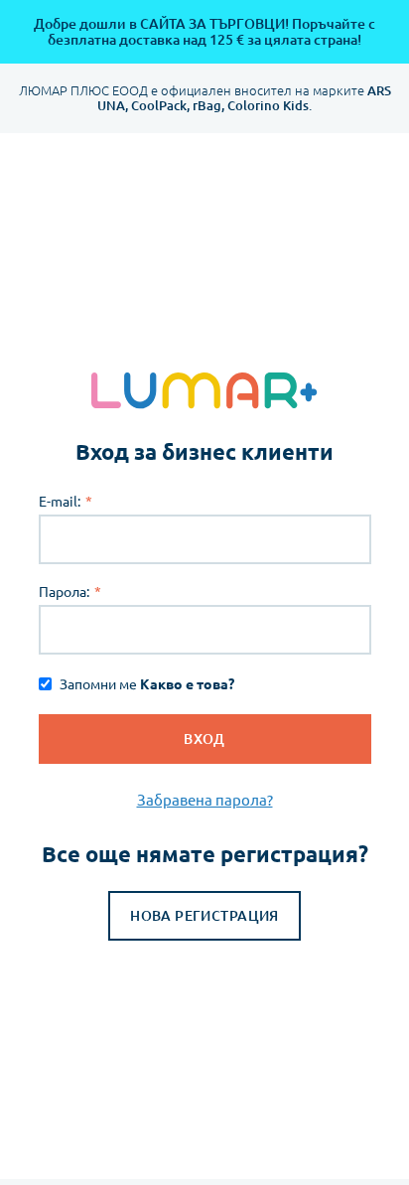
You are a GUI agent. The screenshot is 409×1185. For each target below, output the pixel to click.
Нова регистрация (204, 916)
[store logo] (205, 390)
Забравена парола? (205, 800)
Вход (204, 739)
